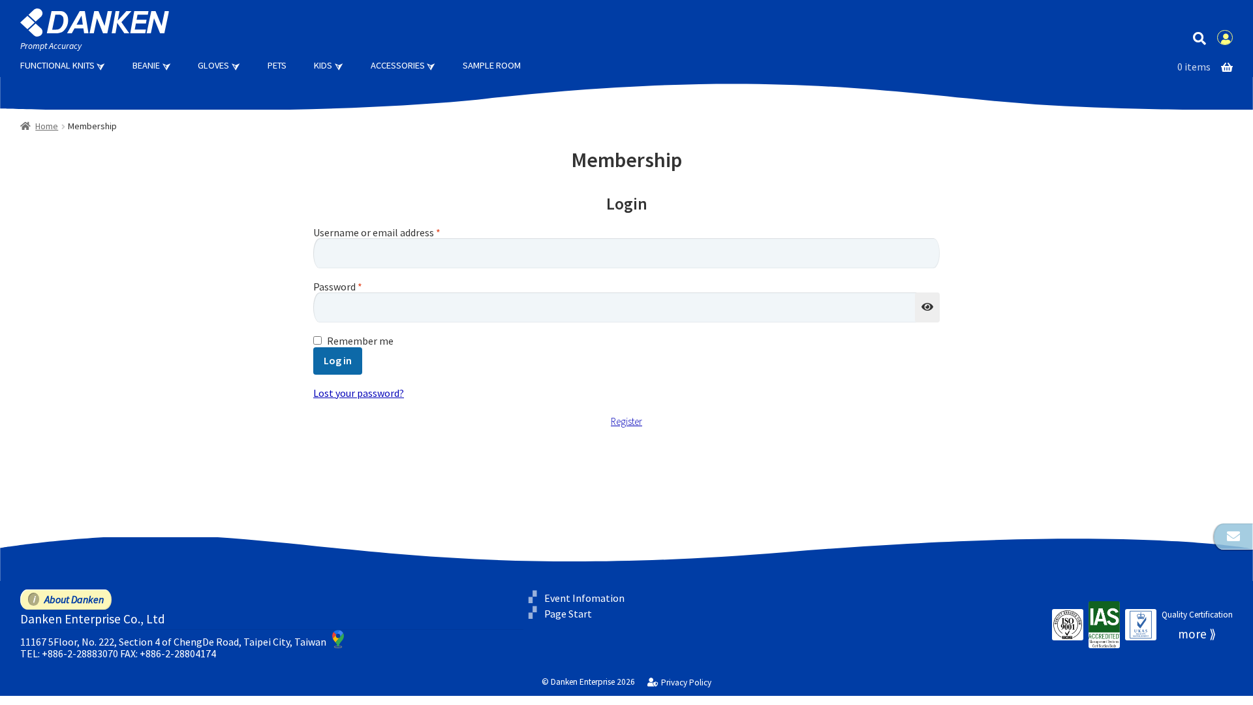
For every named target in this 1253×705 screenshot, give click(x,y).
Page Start (568, 613)
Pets (277, 65)
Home (46, 126)
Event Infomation (584, 597)
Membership (1225, 38)
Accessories (398, 65)
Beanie (146, 65)
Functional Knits (57, 65)
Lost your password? (358, 393)
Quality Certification (1197, 614)
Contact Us (1233, 537)
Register (626, 422)
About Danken (74, 599)
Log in (338, 360)
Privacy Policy (686, 683)
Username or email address (377, 233)
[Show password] (927, 307)
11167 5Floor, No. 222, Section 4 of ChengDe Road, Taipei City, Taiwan (173, 641)
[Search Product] (1199, 37)
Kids (323, 65)
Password (337, 287)
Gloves (213, 65)
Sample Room (492, 65)
